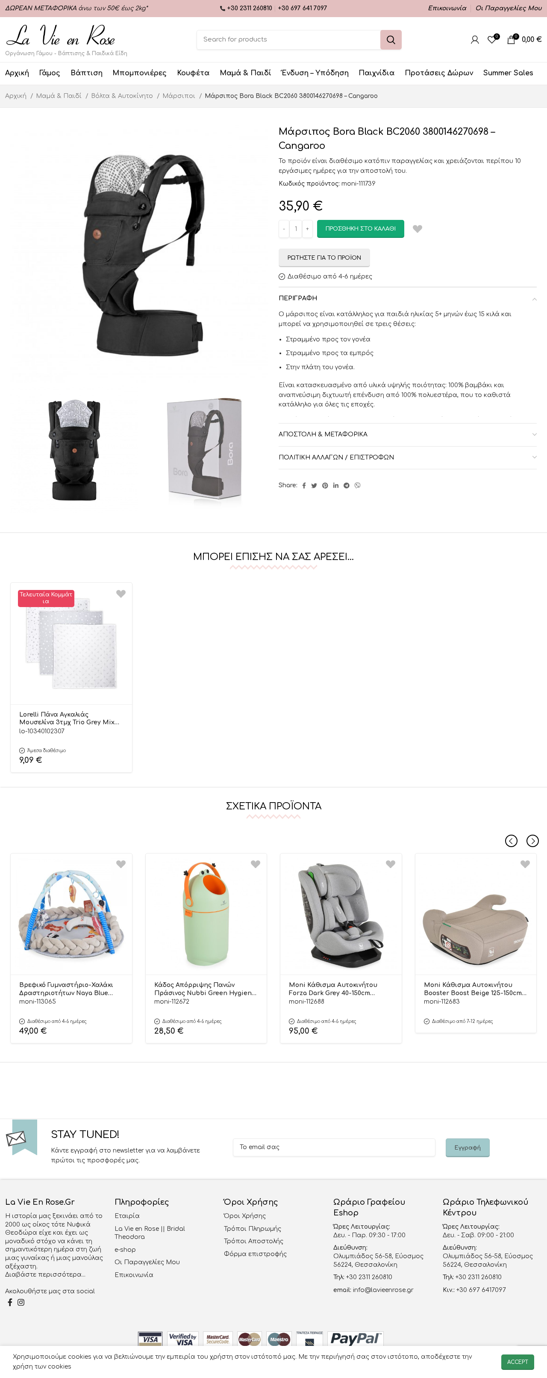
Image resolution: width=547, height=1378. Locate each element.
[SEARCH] (391, 40)
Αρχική (16, 96)
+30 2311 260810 (250, 8)
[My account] (475, 39)
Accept (517, 1362)
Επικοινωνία (134, 1275)
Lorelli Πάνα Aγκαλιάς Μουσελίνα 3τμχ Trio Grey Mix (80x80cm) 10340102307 (67, 719)
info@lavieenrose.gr (383, 1290)
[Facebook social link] (304, 485)
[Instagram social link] (21, 1302)
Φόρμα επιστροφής (255, 1254)
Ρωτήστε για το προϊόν (324, 258)
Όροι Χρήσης (245, 1216)
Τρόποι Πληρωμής (252, 1229)
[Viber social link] (357, 485)
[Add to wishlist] (121, 593)
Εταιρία (127, 1216)
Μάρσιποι (179, 96)
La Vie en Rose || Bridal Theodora (150, 1233)
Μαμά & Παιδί (59, 96)
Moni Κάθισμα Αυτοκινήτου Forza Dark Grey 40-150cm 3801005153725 (333, 989)
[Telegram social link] (346, 485)
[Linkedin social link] (336, 485)
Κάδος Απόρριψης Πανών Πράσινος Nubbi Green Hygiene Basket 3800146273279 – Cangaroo (205, 989)
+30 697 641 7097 (302, 8)
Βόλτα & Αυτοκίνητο (123, 96)
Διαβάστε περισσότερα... (45, 1274)
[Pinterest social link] (325, 485)
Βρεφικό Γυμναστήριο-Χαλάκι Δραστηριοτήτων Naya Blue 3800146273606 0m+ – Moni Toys (67, 989)
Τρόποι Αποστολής (253, 1241)
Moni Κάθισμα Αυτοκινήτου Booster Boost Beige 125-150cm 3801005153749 (473, 989)
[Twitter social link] (314, 485)
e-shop (125, 1250)
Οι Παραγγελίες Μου (147, 1262)
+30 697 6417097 (480, 1290)
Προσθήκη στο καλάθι (361, 229)
